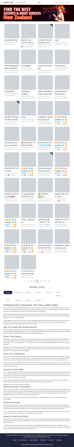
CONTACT (43, 440)
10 (33, 281)
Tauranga (28, 300)
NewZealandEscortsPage (43, 437)
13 (43, 281)
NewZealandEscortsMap (61, 435)
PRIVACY (51, 440)
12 (40, 281)
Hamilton (38, 292)
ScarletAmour (50, 435)
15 (49, 281)
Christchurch (18, 292)
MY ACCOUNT (23, 440)
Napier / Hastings (58, 294)
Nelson (8, 300)
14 (46, 281)
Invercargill (48, 292)
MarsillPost (15, 435)
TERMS (59, 440)
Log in (68, 2)
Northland (18, 300)
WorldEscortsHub (30, 435)
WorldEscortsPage (41, 435)
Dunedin (28, 292)
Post (56, 2)
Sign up (62, 2)
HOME (15, 440)
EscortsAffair (22, 435)
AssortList (8, 435)
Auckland (8, 292)
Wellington (38, 300)
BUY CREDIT (34, 440)
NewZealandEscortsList (30, 437)
